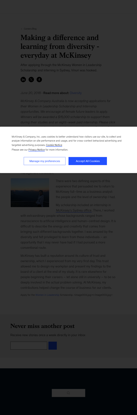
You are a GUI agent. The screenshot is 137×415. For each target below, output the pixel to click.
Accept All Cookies (88, 161)
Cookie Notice (54, 145)
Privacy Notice (36, 149)
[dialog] (68, 150)
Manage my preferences (44, 161)
